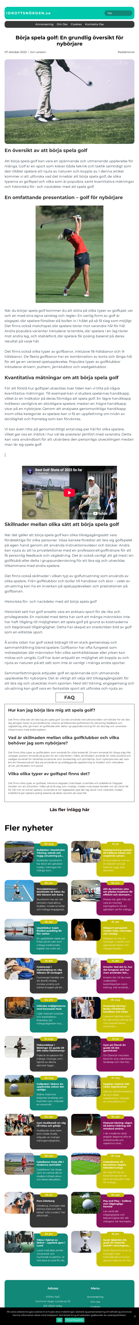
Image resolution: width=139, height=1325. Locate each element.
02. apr (49, 921)
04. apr (49, 1116)
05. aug (115, 1155)
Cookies (76, 24)
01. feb (49, 960)
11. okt (115, 960)
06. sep (49, 1155)
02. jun (49, 882)
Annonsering (44, 24)
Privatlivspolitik (74, 1320)
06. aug (115, 999)
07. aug (48, 843)
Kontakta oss (94, 24)
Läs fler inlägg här (70, 809)
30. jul (48, 1194)
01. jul (115, 1038)
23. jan (49, 1233)
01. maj (115, 1077)
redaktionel (126, 52)
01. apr (115, 921)
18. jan (115, 1233)
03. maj (48, 1077)
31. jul (115, 843)
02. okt (49, 999)
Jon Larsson (38, 52)
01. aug (49, 1038)
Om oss (62, 24)
